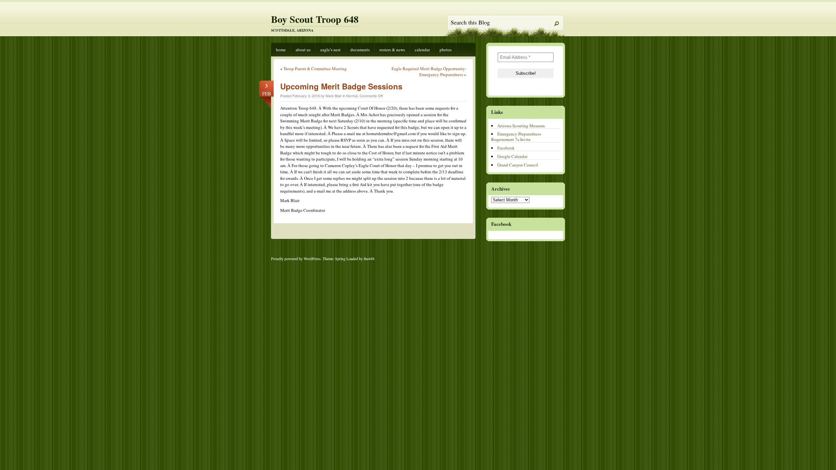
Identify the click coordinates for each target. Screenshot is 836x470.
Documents (360, 50)
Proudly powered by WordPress (296, 258)
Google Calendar (512, 156)
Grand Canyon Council (517, 165)
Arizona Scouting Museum (521, 126)
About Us (303, 50)
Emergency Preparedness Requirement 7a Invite (516, 136)
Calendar (422, 50)
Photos (446, 50)
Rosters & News (392, 50)
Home (281, 50)
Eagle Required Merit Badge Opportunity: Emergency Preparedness (429, 71)
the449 (369, 258)
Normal (352, 95)
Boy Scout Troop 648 (315, 19)
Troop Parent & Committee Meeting (315, 68)
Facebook (506, 148)
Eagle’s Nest (330, 50)
